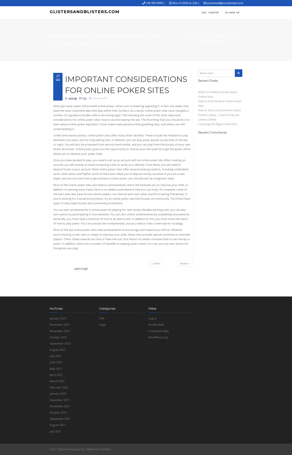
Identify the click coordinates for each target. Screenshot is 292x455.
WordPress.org (158, 337)
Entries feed (156, 324)
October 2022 (58, 337)
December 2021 (59, 400)
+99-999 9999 (154, 3)
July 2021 (55, 431)
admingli (72, 98)
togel (102, 324)
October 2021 (58, 412)
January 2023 (58, 318)
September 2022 (60, 343)
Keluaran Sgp (232, 12)
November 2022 (60, 331)
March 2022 (57, 381)
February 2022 (59, 387)
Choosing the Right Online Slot (217, 124)
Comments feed (158, 331)
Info (85, 98)
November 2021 (60, 406)
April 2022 (56, 375)
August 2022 (58, 350)
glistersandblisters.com (84, 11)
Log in (152, 318)
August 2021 (58, 425)
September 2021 (60, 419)
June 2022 (56, 362)
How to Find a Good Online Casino (219, 110)
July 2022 (55, 356)
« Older (155, 263)
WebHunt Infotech (98, 449)
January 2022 (58, 393)
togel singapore (210, 12)
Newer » (185, 263)
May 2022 (56, 369)
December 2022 (59, 324)
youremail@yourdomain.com (225, 3)
